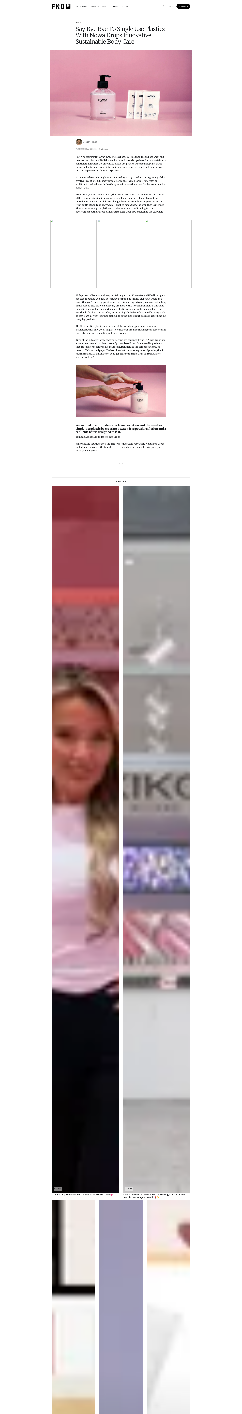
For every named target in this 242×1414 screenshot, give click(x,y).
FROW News (81, 6)
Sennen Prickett (90, 142)
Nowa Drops (132, 160)
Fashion (95, 6)
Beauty (106, 6)
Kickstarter (85, 447)
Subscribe (183, 6)
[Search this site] (164, 6)
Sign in (171, 6)
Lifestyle (118, 6)
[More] (127, 6)
